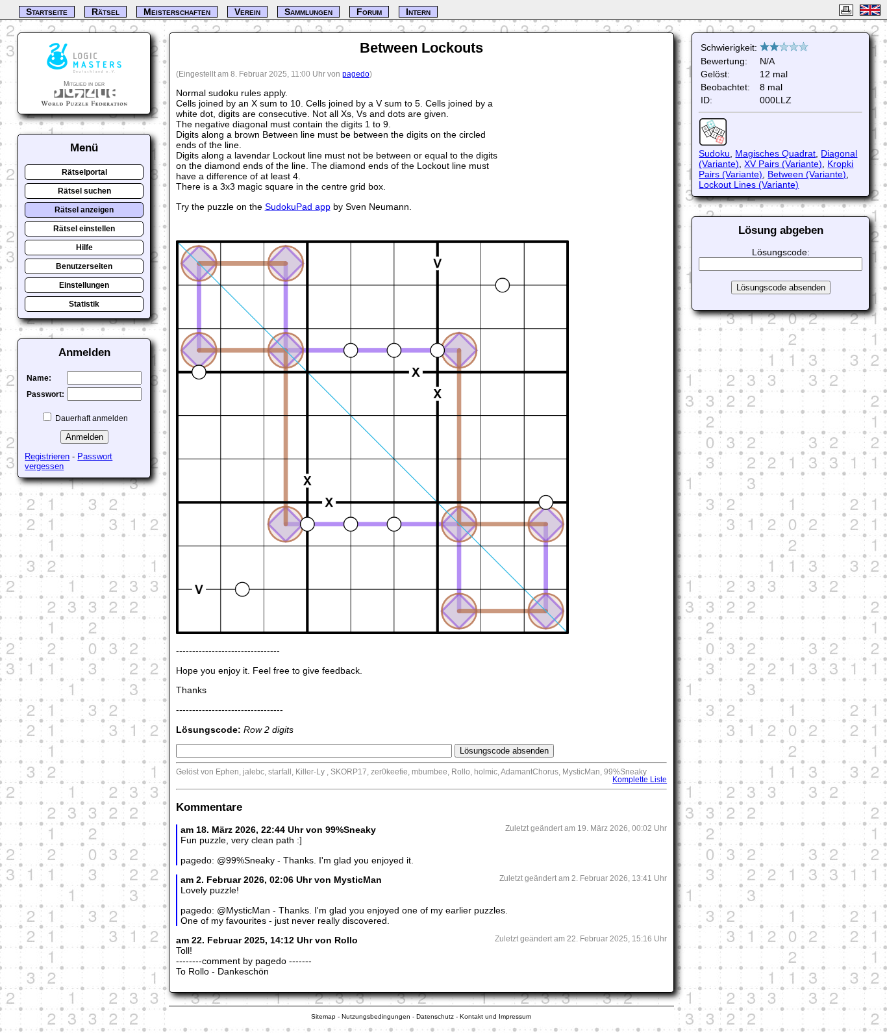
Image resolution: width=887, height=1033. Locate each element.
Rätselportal (84, 172)
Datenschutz (435, 1016)
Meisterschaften (177, 11)
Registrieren (47, 456)
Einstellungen (84, 285)
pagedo (355, 74)
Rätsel (105, 11)
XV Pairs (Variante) (783, 164)
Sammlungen (308, 11)
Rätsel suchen (84, 191)
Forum (369, 11)
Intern (418, 11)
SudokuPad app (298, 206)
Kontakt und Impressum (495, 1016)
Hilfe (84, 247)
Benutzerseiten (84, 266)
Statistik (84, 304)
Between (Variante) (807, 174)
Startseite (47, 11)
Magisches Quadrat (775, 153)
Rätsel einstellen (84, 229)
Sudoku (714, 153)
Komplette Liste (639, 780)
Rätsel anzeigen (84, 210)
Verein (247, 11)
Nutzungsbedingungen (376, 1016)
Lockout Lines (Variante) (749, 184)
